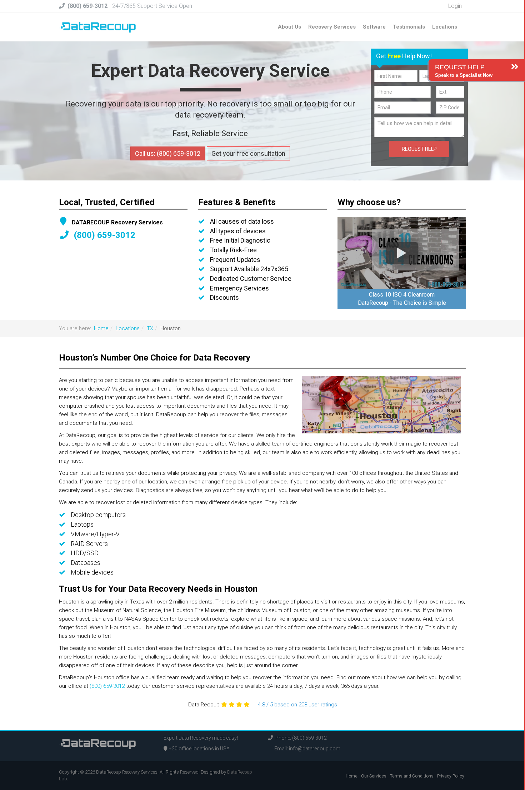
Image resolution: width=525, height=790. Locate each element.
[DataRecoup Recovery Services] (97, 26)
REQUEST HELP (419, 149)
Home (101, 328)
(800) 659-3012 (107, 686)
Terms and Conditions (412, 776)
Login (454, 6)
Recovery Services (332, 27)
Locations (444, 27)
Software (374, 27)
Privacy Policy (450, 776)
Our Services (373, 776)
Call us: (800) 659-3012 (167, 153)
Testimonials (409, 27)
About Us (289, 27)
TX (150, 328)
